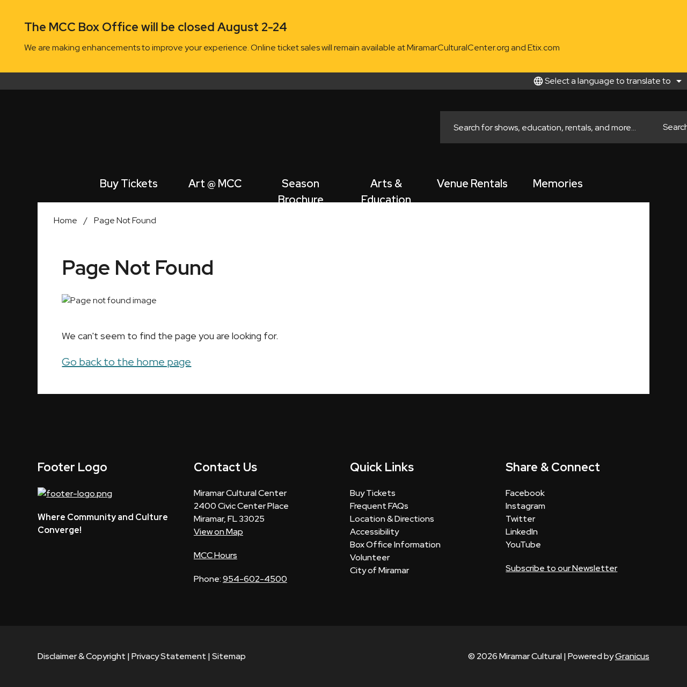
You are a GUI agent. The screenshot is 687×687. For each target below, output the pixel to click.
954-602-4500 (255, 578)
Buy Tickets (129, 184)
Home (65, 220)
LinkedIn (522, 531)
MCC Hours (215, 555)
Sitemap (229, 656)
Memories (558, 184)
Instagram (525, 505)
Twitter (520, 518)
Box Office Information (395, 544)
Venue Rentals (472, 184)
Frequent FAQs (379, 505)
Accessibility (374, 531)
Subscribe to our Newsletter (561, 568)
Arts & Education (386, 189)
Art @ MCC (215, 184)
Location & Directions (392, 518)
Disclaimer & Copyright (82, 656)
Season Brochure (301, 189)
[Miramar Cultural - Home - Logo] (37, 127)
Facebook (525, 493)
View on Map (218, 531)
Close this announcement (673, 12)
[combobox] (606, 81)
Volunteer (370, 557)
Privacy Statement (168, 656)
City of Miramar (379, 570)
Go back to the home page (126, 362)
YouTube (523, 544)
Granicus (632, 656)
